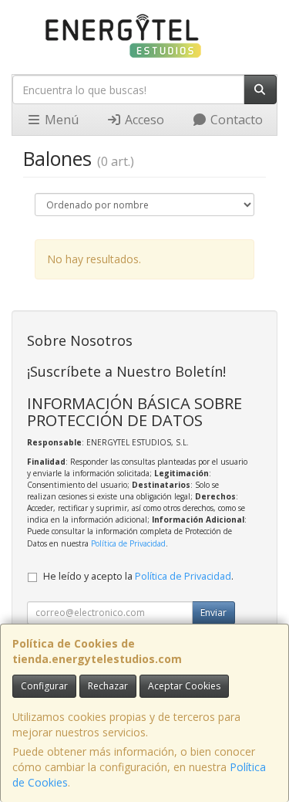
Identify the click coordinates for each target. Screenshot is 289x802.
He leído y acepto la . (138, 576)
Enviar (213, 612)
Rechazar (108, 685)
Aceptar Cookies (184, 685)
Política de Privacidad (128, 543)
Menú (60, 119)
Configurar (44, 685)
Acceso (143, 119)
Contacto (235, 119)
